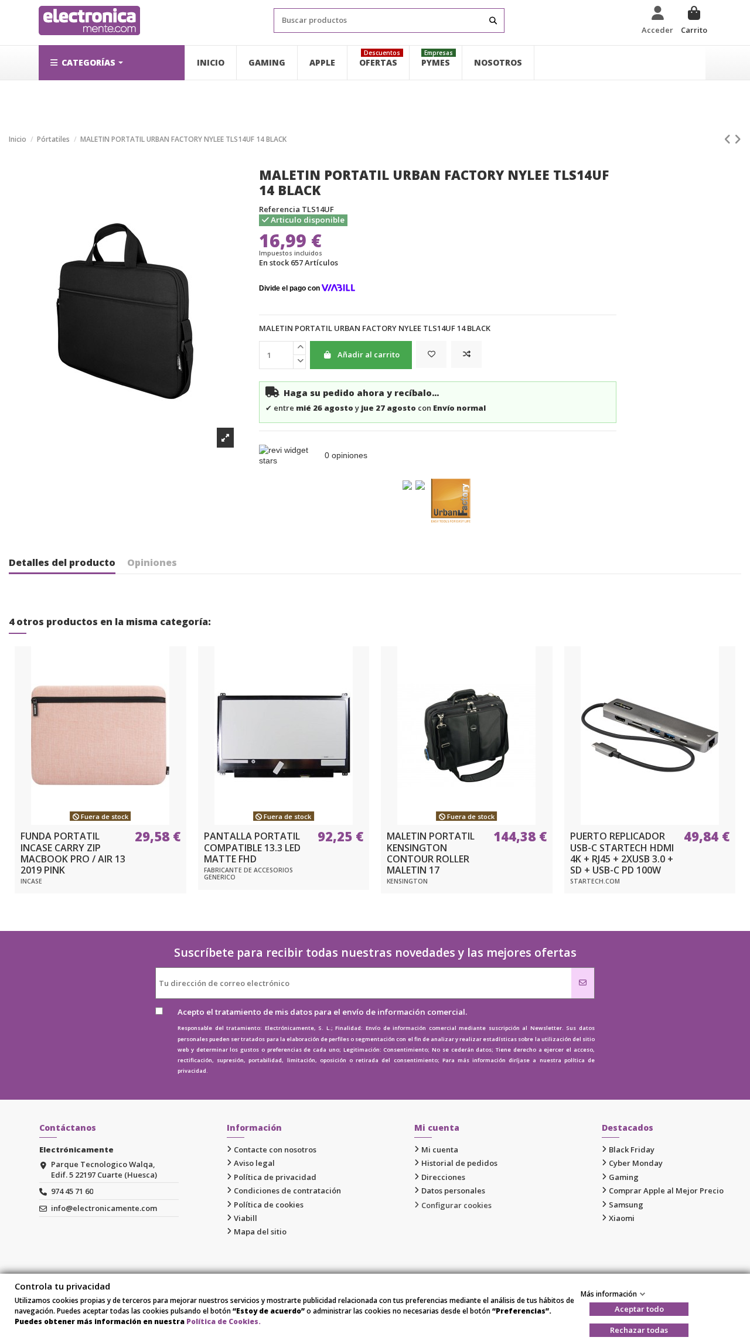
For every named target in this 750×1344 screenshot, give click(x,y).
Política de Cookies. (223, 1321)
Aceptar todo (639, 1309)
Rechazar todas (639, 1330)
